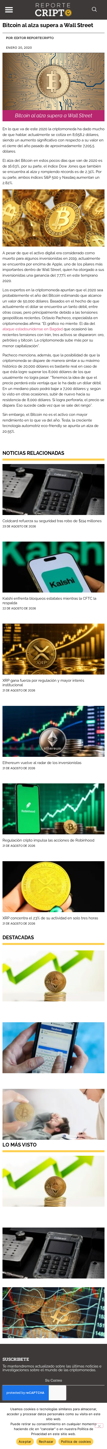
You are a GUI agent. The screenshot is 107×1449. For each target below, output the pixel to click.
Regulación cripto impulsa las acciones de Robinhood (48, 840)
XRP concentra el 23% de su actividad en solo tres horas (50, 918)
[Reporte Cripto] (53, 9)
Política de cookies (76, 1442)
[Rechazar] (99, 1425)
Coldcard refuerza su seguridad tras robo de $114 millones (52, 521)
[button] (8, 9)
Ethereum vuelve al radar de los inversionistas (41, 763)
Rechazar (46, 1442)
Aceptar (25, 1442)
